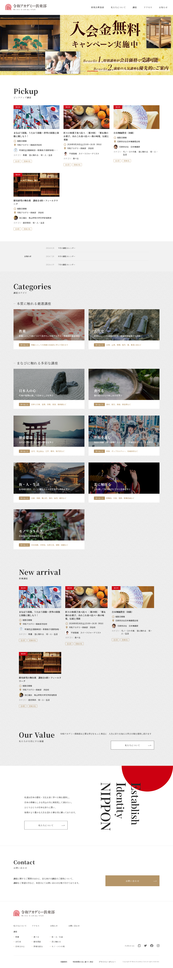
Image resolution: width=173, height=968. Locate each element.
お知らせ (163, 7)
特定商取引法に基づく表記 (83, 962)
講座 (135, 7)
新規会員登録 (97, 7)
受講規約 (63, 962)
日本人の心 (20, 946)
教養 (17, 937)
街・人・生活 (57, 937)
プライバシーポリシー (107, 962)
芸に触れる (56, 942)
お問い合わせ (132, 880)
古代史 (18, 942)
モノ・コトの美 (58, 946)
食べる (36, 937)
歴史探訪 (37, 942)
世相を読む (38, 946)
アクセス (148, 7)
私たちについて (118, 7)
